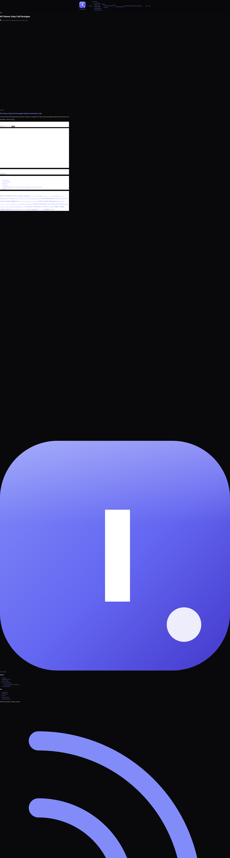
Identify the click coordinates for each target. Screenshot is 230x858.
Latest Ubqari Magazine (9, 201)
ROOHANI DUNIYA (58, 204)
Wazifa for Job (40, 209)
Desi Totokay (5, 681)
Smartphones (98, 8)
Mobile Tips (97, 5)
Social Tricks (98, 3)
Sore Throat (22, 206)
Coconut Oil (53, 196)
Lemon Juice (22, 201)
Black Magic (39, 196)
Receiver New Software (26, 204)
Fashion (106, 7)
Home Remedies (47, 198)
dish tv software (10, 198)
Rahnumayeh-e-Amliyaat (16, 204)
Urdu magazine (32, 209)
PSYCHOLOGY (2, 204)
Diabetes (2, 198)
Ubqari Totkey (59, 207)
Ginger (22, 198)
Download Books (6, 686)
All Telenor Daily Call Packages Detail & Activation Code (21, 113)
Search (13, 126)
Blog (114, 5)
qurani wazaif (8, 204)
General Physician (108, 5)
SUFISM (44, 207)
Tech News (95, 1)
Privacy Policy (5, 180)
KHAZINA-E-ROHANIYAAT (61, 198)
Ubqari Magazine (16, 209)
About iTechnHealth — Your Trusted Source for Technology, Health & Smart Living (22, 187)
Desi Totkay (62, 196)
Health (103, 4)
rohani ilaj (50, 204)
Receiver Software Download (12, 684)
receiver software (39, 204)
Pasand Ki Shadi (61, 201)
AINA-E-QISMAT (5, 196)
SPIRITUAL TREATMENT (34, 207)
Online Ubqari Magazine (48, 201)
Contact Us (136, 5)
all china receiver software (21, 196)
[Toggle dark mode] (146, 6)
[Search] (149, 6)
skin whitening (16, 207)
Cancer (49, 196)
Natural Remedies (35, 201)
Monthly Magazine (129, 5)
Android (31, 196)
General (2, 110)
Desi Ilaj (57, 196)
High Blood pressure (35, 198)
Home (90, 5)
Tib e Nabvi (51, 206)
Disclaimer (4, 183)
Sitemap (4, 188)
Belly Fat (34, 196)
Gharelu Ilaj (18, 198)
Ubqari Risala (24, 209)
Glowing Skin (27, 198)
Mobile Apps (97, 6)
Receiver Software (120, 6)
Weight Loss (49, 209)
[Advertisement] (9, 149)
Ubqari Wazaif (6, 209)
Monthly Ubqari (28, 201)
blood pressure (45, 196)
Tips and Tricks (98, 10)
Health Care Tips (6, 679)
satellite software (8, 206)
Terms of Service (6, 182)
